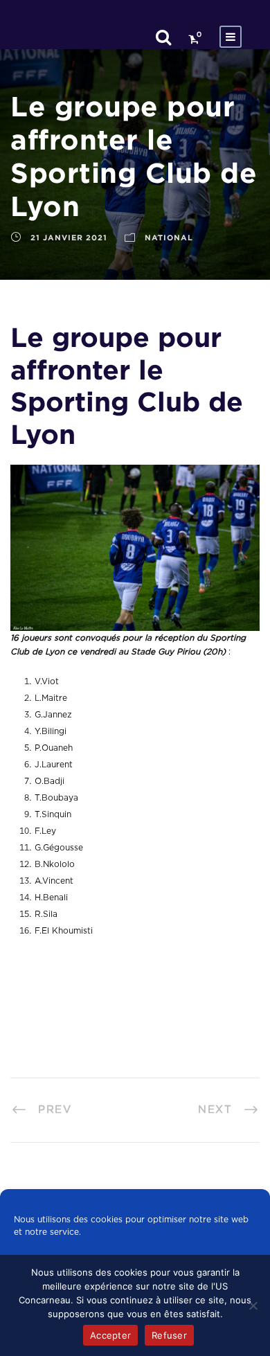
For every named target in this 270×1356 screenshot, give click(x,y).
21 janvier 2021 (68, 237)
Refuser (169, 1335)
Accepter (110, 1335)
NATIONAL (169, 237)
